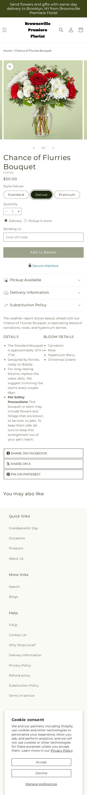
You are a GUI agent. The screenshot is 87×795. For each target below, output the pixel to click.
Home (7, 50)
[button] (61, 30)
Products (16, 548)
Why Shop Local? (22, 645)
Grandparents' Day (23, 528)
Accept (41, 762)
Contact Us (17, 635)
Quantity (10, 204)
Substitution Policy (24, 685)
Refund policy (19, 675)
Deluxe (41, 195)
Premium (67, 195)
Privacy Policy (62, 751)
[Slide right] (53, 148)
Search (14, 587)
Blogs (13, 597)
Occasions (17, 538)
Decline (41, 773)
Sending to (19, 229)
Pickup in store (40, 221)
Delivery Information (25, 655)
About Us (16, 559)
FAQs (13, 625)
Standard (16, 195)
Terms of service (21, 696)
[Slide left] (34, 148)
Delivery (16, 221)
